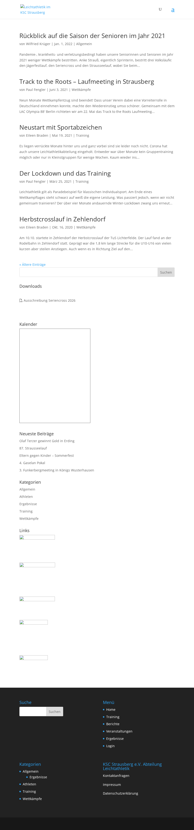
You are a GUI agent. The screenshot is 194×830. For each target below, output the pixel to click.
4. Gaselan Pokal (32, 463)
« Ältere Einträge (32, 264)
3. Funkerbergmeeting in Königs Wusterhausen (56, 470)
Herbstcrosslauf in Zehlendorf (62, 219)
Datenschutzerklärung (120, 793)
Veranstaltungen (119, 731)
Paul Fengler (36, 89)
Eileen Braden (37, 135)
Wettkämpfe (81, 89)
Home (110, 709)
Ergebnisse (28, 504)
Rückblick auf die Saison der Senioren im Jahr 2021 (92, 35)
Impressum (112, 784)
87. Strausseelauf (33, 448)
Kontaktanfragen (116, 775)
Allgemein (84, 44)
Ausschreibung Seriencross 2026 (49, 300)
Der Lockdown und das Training (65, 173)
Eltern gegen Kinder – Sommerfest (46, 455)
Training (82, 135)
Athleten (26, 496)
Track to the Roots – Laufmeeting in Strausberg (86, 81)
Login (110, 746)
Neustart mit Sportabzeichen (60, 127)
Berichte (112, 724)
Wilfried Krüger (38, 44)
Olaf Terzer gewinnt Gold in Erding (47, 441)
